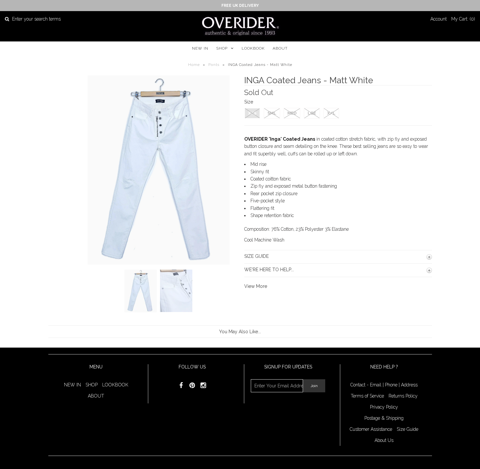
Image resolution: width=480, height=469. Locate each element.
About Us (384, 440)
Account (438, 19)
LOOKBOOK (253, 48)
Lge (312, 113)
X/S (252, 113)
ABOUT (280, 48)
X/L (331, 113)
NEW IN (200, 48)
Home (194, 65)
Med (291, 113)
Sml (271, 113)
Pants (213, 65)
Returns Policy (403, 396)
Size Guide (407, 429)
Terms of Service (367, 396)
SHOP (222, 48)
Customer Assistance (371, 429)
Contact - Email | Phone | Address (384, 384)
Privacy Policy (384, 407)
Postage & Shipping (384, 418)
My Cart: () (463, 19)
